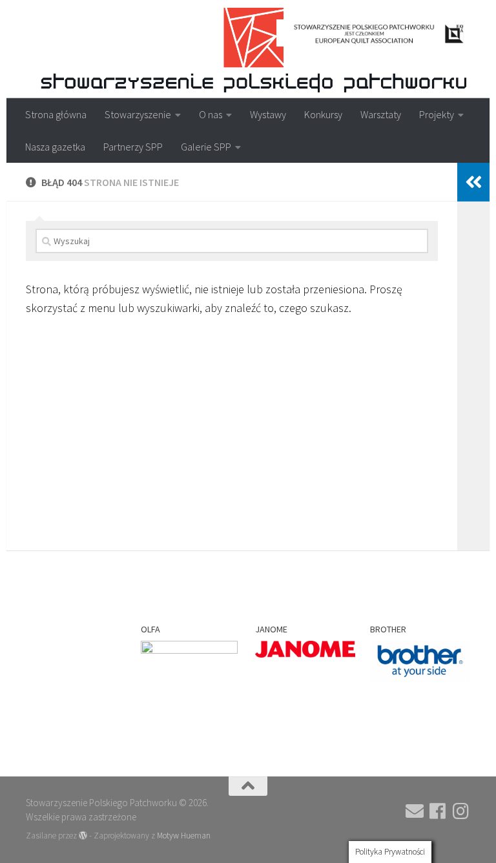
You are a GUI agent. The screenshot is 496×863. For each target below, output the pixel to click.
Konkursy (323, 114)
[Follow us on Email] (415, 811)
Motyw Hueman (184, 835)
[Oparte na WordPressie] (83, 835)
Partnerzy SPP (133, 146)
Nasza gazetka (55, 146)
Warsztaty (380, 114)
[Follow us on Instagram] (461, 811)
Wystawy (268, 114)
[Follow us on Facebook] (438, 811)
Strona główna (56, 114)
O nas (210, 114)
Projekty (436, 114)
